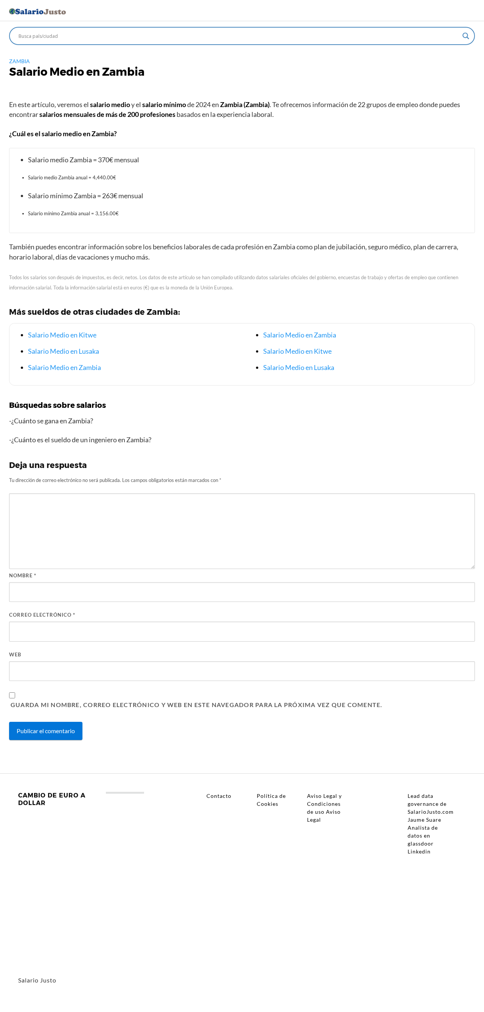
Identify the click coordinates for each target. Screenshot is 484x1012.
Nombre (22, 575)
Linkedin (419, 851)
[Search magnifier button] (466, 36)
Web (15, 654)
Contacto (218, 796)
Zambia (19, 61)
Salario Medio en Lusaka (63, 351)
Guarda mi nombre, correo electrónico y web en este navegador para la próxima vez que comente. (196, 704)
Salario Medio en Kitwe (62, 335)
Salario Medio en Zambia (64, 367)
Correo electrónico (42, 615)
